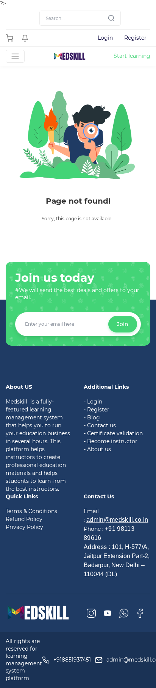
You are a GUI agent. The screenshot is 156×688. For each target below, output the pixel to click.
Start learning (132, 56)
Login (105, 37)
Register (135, 37)
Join (122, 324)
